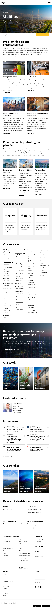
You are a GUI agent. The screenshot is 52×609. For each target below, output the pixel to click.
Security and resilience (34, 512)
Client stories (39, 546)
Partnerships (38, 536)
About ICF (6, 571)
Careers (37, 571)
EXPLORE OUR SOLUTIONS (12, 349)
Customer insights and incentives (19, 278)
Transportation (32, 506)
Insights (37, 551)
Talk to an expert (42, 35)
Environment (8, 509)
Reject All (46, 605)
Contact (37, 582)
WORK (6, 12)
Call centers (19, 302)
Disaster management (34, 509)
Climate (6, 506)
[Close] (50, 602)
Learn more (6, 528)
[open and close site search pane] (47, 3)
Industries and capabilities (11, 536)
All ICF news (6, 456)
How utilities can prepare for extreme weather (25, 193)
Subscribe (29, 528)
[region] (26, 604)
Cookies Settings (4, 605)
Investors (37, 577)
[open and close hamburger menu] (49, 3)
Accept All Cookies (37, 605)
